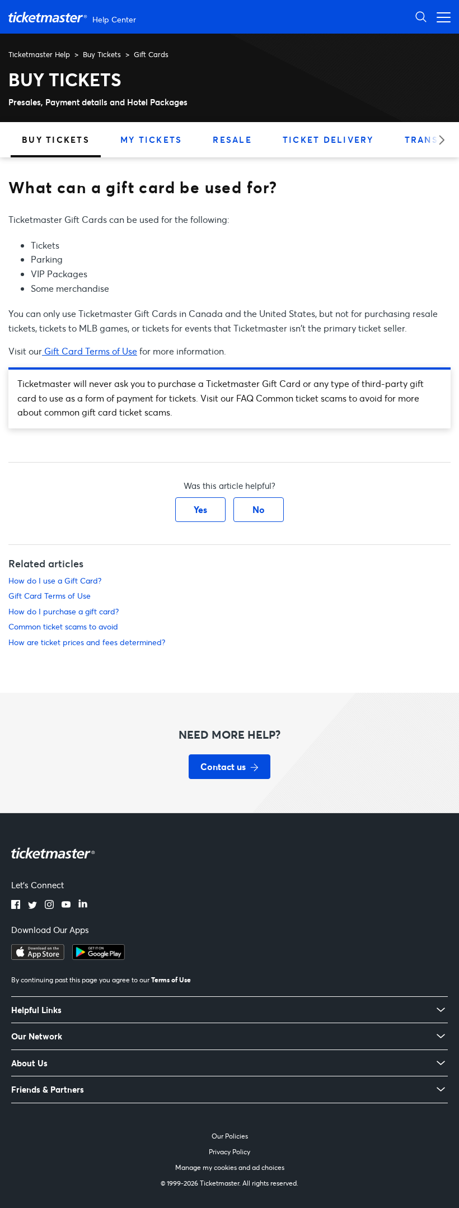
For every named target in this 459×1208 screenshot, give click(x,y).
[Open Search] (420, 16)
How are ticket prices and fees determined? (86, 642)
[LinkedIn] (82, 905)
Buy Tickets (102, 54)
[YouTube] (66, 905)
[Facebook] (15, 905)
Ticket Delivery (328, 139)
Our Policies (230, 1136)
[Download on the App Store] (37, 956)
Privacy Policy (229, 1152)
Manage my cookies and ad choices (229, 1167)
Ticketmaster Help (39, 54)
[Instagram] (49, 905)
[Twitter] (32, 905)
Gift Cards (151, 54)
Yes (200, 509)
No (258, 509)
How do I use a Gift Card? (54, 580)
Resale (232, 139)
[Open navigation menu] (440, 16)
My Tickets (151, 139)
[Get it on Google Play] (98, 956)
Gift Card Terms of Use (89, 351)
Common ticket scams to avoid (63, 626)
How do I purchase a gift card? (63, 611)
